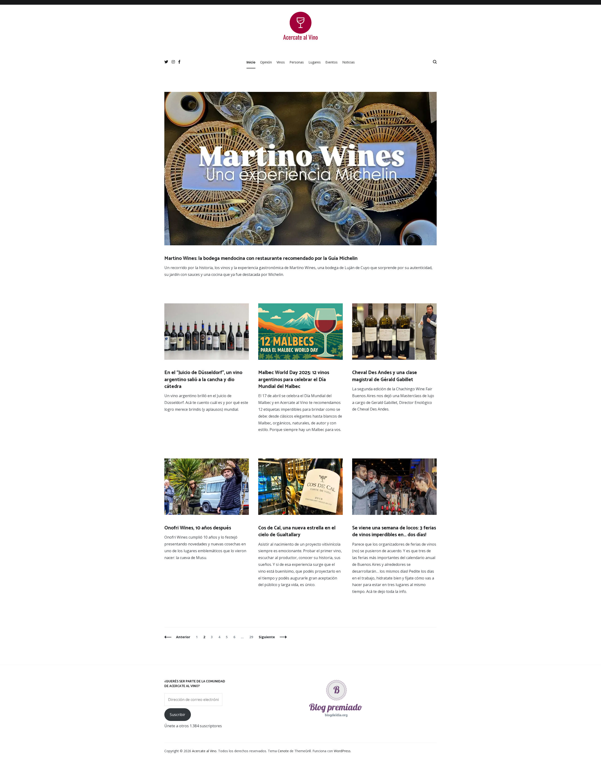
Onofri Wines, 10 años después (197, 528)
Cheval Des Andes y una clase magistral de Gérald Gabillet (384, 376)
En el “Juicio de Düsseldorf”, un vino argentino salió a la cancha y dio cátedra (203, 380)
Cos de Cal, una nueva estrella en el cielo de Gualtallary (296, 531)
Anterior (183, 637)
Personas (296, 62)
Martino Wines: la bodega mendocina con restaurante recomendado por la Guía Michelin (261, 258)
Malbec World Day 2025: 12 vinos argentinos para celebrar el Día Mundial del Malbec (293, 380)
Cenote (283, 751)
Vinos (281, 62)
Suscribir (177, 714)
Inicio (251, 62)
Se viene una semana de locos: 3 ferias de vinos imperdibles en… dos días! (394, 531)
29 (252, 637)
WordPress (342, 751)
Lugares (314, 62)
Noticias (348, 62)
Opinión (266, 62)
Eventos (331, 62)
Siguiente (267, 637)
